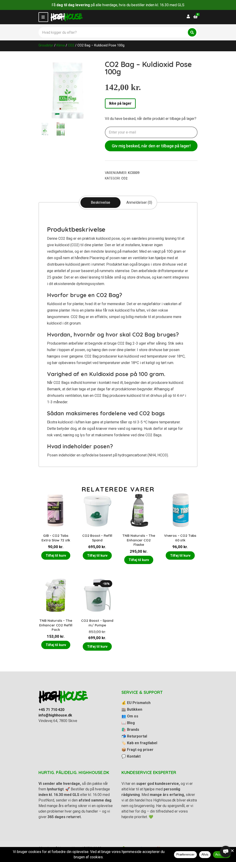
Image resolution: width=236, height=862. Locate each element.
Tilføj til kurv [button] (56, 555)
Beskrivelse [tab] (100, 202)
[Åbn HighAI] (225, 851)
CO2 (71, 45)
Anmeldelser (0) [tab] (139, 202)
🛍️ (130, 729)
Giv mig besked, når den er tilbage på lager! (151, 145)
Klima (60, 45)
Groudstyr (45, 45)
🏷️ (139, 743)
